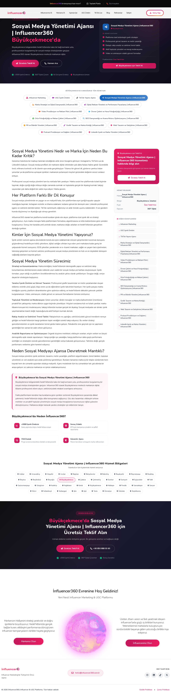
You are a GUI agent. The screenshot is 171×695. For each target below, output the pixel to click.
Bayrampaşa (135, 474)
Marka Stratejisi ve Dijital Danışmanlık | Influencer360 (56, 104)
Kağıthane (67, 485)
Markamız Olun (28, 641)
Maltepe (111, 485)
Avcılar (63, 474)
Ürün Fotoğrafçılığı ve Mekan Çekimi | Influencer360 (55, 118)
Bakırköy (105, 474)
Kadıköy (54, 485)
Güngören (40, 485)
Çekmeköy (97, 480)
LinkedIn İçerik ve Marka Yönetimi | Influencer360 (110, 132)
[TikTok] (160, 675)
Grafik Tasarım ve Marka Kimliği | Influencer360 (85, 125)
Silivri (34, 491)
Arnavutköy (35, 474)
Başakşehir (120, 474)
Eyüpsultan (138, 480)
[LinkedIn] (153, 675)
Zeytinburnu (136, 491)
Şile (75, 491)
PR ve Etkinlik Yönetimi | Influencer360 (41, 125)
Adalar (21, 474)
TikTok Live (98, 13)
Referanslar (118, 13)
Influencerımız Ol (46, 13)
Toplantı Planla (95, 4)
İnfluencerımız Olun (142, 643)
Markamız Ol (60, 13)
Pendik (124, 485)
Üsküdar (122, 491)
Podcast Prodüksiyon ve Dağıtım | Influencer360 (63, 132)
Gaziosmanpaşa (24, 485)
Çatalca (83, 480)
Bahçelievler (90, 474)
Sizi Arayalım (114, 4)
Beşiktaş (150, 474)
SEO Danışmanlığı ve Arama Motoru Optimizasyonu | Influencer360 (112, 118)
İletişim (129, 13)
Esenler (111, 480)
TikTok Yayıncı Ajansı (87, 98)
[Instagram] (147, 675)
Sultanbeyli (47, 491)
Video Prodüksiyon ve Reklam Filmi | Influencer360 (62, 111)
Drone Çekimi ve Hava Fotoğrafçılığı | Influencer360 (111, 111)
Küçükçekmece (95, 485)
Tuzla (95, 491)
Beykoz (23, 480)
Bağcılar (76, 474)
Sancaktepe (138, 485)
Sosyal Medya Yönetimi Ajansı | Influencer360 (125, 98)
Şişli (85, 491)
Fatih (151, 480)
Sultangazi (63, 491)
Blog (108, 13)
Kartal (80, 485)
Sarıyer (152, 485)
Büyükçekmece (67, 480)
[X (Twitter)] (166, 675)
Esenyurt (124, 480)
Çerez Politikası (163, 689)
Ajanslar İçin (73, 13)
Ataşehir (50, 474)
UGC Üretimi (86, 13)
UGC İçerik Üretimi (62, 98)
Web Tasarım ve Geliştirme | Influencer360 (130, 125)
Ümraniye (108, 491)
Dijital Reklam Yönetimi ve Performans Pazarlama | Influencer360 (113, 104)
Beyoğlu (51, 480)
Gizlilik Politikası (145, 689)
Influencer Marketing (37, 98)
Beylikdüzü (37, 480)
